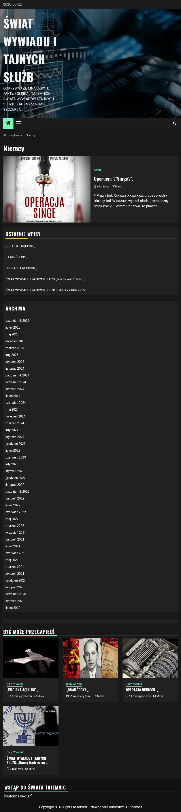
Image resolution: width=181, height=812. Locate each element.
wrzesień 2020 (16, 594)
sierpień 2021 (15, 539)
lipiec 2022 (13, 505)
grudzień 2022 (16, 478)
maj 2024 (12, 409)
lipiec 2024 (13, 396)
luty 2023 (12, 464)
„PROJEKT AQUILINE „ (21, 246)
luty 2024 (12, 430)
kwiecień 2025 (15, 341)
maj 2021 (12, 560)
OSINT (97, 170)
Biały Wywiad (15, 683)
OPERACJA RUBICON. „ (22, 268)
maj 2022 (12, 519)
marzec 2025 (15, 348)
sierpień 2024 (15, 389)
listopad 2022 (15, 484)
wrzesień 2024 (16, 382)
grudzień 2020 (16, 580)
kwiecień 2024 (15, 416)
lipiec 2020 (13, 608)
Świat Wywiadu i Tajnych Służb (30, 50)
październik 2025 (17, 320)
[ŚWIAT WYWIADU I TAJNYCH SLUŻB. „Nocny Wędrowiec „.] (30, 726)
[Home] (8, 123)
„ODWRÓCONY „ (17, 257)
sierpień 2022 (15, 498)
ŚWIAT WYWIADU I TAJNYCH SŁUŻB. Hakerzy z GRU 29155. (46, 290)
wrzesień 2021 (16, 532)
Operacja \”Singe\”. (113, 178)
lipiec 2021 (13, 546)
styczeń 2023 (15, 471)
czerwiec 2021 (16, 553)
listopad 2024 (15, 368)
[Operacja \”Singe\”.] (46, 189)
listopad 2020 (15, 587)
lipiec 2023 (13, 450)
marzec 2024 (15, 423)
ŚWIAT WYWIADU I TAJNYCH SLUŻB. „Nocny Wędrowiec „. (45, 279)
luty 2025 (12, 355)
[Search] (174, 123)
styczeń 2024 (15, 437)
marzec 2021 (15, 567)
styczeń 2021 (15, 573)
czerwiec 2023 (16, 457)
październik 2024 (17, 375)
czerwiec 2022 (16, 512)
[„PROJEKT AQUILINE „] (30, 658)
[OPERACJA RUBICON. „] (150, 658)
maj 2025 (12, 334)
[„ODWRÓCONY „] (90, 658)
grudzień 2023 (16, 443)
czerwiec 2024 (16, 402)
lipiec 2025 (13, 327)
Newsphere (99, 807)
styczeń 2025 (15, 361)
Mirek (118, 186)
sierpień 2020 (15, 601)
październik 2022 (17, 491)
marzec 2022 (15, 526)
